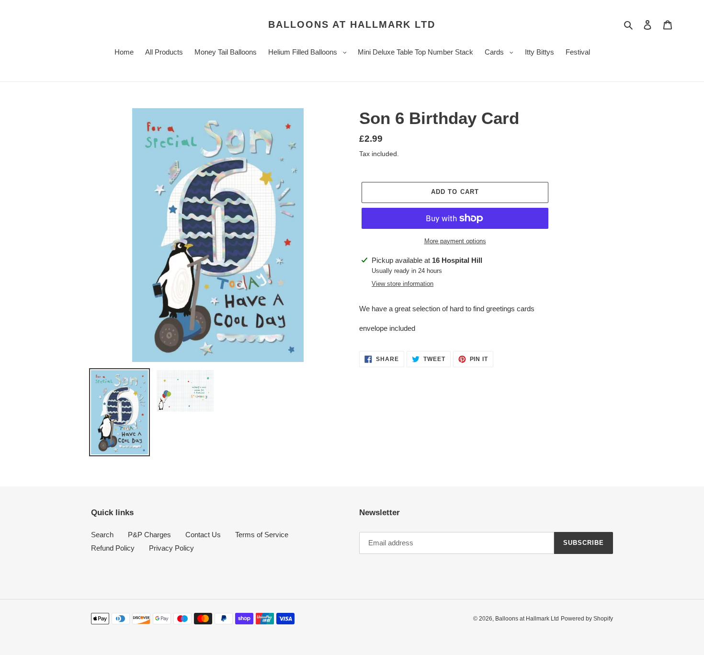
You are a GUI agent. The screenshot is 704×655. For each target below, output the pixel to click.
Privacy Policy (171, 548)
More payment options (455, 241)
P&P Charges (149, 535)
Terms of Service (261, 535)
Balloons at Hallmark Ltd (351, 24)
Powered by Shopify (587, 618)
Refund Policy (113, 548)
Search (102, 535)
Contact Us (203, 535)
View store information (402, 283)
